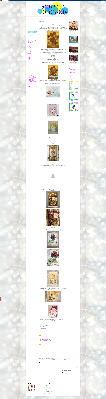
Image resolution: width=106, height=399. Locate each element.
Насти (70, 76)
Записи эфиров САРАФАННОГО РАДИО (32, 19)
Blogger (62, 393)
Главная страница (53, 359)
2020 (29, 58)
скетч (29, 52)
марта (30, 74)
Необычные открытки (30, 45)
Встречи (29, 42)
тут (54, 55)
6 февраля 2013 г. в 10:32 (47, 339)
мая (29, 72)
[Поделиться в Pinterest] (47, 325)
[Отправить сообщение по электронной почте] (43, 325)
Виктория (53, 143)
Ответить (42, 332)
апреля (30, 73)
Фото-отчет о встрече (31, 78)
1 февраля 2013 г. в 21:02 (47, 330)
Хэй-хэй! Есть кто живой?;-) (73, 72)
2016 (29, 62)
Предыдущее (64, 359)
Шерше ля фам (31, 79)
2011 (29, 86)
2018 (29, 60)
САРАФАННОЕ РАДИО (31, 48)
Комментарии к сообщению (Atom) (47, 360)
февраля (30, 75)
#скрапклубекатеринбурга (31, 40)
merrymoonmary (56, 393)
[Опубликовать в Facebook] (46, 325)
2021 (29, 57)
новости (29, 51)
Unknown (42, 339)
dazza (53, 164)
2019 (29, 59)
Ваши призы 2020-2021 (42, 19)
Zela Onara (40, 101)
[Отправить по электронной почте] (44, 325)
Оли (70, 66)
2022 (29, 56)
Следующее (41, 359)
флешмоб (29, 53)
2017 (29, 61)
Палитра (29, 46)
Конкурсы (43, 326)
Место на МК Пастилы (31, 76)
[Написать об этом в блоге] (45, 325)
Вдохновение (30, 41)
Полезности (29, 47)
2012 (29, 85)
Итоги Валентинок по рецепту (32, 77)
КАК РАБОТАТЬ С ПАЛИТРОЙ (49, 370)
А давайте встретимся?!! (32, 80)
